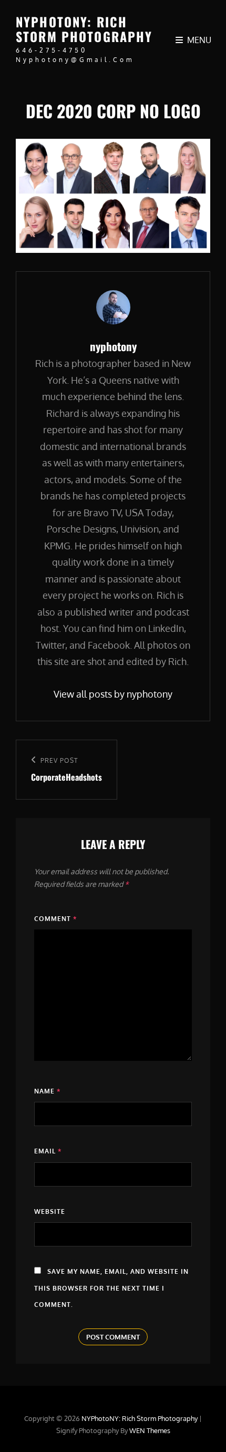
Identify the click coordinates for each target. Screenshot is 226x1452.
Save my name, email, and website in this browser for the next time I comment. (111, 1287)
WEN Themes (149, 1430)
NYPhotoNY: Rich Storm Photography (84, 29)
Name (47, 1091)
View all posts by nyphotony (113, 694)
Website (49, 1211)
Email (47, 1151)
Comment (55, 919)
